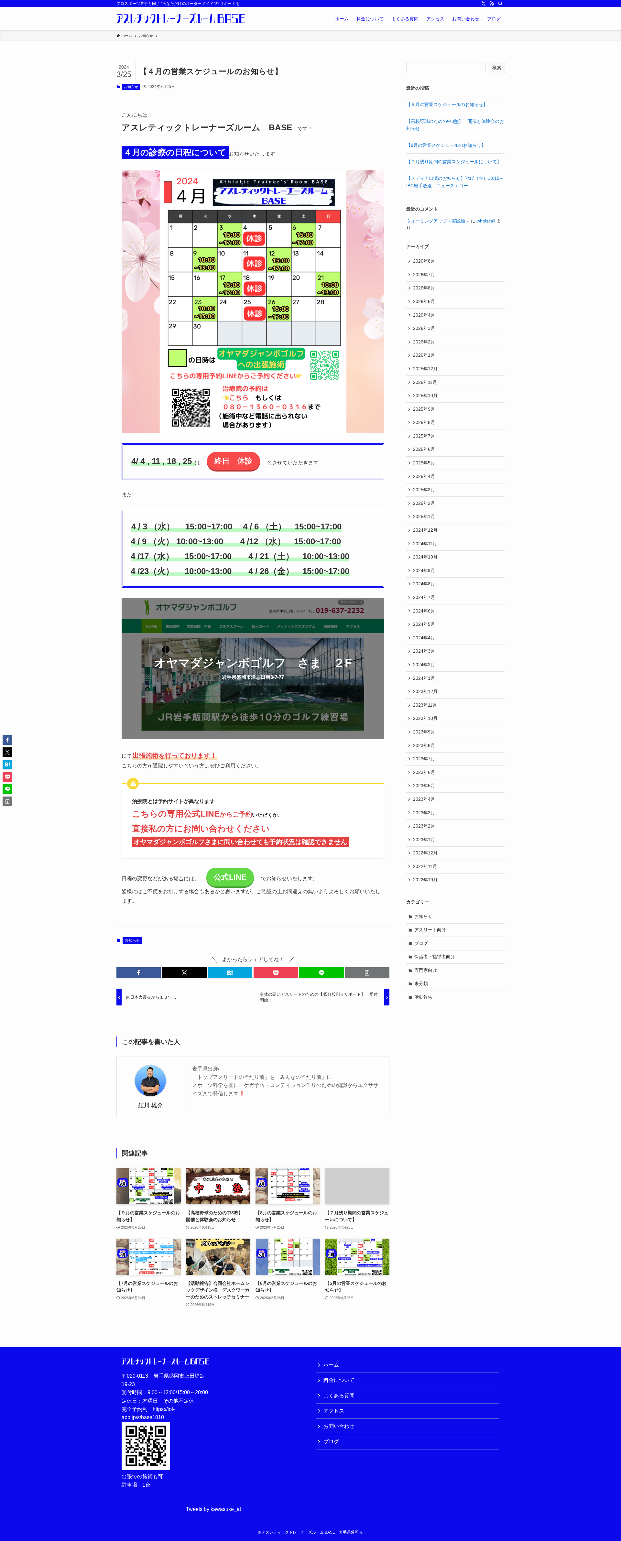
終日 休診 (233, 461)
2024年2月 (424, 664)
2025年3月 (424, 489)
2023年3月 (424, 812)
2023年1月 (424, 839)
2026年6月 (424, 287)
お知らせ (131, 87)
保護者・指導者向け (434, 956)
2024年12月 (425, 530)
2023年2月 (424, 826)
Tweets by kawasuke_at (213, 1509)
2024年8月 (424, 583)
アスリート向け (430, 929)
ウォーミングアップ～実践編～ (438, 220)
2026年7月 (424, 274)
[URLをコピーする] (367, 972)
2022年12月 (425, 852)
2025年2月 (424, 503)
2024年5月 (424, 624)
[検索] (500, 3)
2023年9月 (424, 731)
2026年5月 (424, 301)
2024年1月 (424, 678)
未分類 (421, 983)
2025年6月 (424, 449)
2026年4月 (424, 315)
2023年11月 (425, 705)
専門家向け (425, 970)
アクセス (333, 1411)
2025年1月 (424, 516)
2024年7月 (424, 597)
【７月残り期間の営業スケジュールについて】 (453, 161)
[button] (138, 972)
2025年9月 (424, 409)
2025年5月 (424, 462)
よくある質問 (338, 1395)
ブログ (421, 943)
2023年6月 (424, 772)
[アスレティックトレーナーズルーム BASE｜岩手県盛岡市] (181, 18)
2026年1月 (424, 355)
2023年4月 (424, 799)
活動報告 (423, 997)
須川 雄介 (150, 1105)
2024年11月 (425, 543)
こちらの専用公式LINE (176, 813)
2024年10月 (425, 556)
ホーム (331, 1365)
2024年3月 (424, 651)
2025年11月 (425, 382)
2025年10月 (425, 395)
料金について (338, 1380)
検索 (496, 67)
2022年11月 (425, 866)
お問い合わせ (338, 1426)
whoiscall (486, 220)
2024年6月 (424, 610)
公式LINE (230, 877)
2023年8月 (424, 745)
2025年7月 (424, 436)
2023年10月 (425, 718)
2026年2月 (424, 341)
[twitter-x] (483, 3)
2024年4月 (424, 637)
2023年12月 (425, 691)
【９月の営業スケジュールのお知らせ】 (447, 104)
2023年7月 (424, 758)
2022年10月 (425, 879)
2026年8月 (424, 261)
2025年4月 (424, 476)
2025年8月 (424, 422)
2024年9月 (424, 570)
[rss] (492, 3)
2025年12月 (425, 368)
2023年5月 (424, 785)
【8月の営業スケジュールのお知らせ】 (446, 145)
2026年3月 (424, 328)
